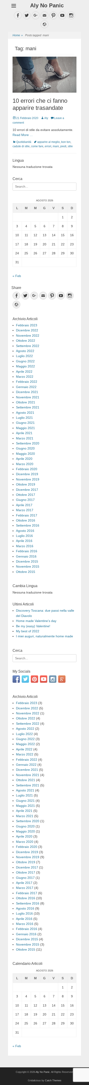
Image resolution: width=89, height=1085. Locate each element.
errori (48, 146)
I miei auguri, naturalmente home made (44, 636)
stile (70, 146)
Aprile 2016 (24, 541)
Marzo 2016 (24, 546)
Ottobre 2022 (25, 340)
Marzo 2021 (24, 438)
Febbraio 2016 (26, 551)
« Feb (17, 276)
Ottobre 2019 (25, 484)
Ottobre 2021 (25, 402)
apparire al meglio (48, 142)
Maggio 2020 (25, 453)
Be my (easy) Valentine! (33, 626)
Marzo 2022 (24, 376)
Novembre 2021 (27, 397)
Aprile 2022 (24, 371)
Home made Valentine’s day (36, 621)
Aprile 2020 (24, 459)
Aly (46, 118)
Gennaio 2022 (26, 387)
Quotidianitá (23, 142)
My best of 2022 (27, 631)
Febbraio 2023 (26, 325)
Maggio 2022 (25, 366)
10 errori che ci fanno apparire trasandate (40, 104)
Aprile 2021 (24, 433)
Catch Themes (53, 1080)
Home (18, 35)
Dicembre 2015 (27, 561)
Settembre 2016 (27, 525)
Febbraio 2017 (26, 515)
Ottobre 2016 (25, 520)
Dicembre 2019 (27, 474)
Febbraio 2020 (26, 469)
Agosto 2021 (25, 412)
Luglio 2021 (24, 417)
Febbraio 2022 (26, 381)
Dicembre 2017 (27, 489)
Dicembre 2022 (27, 330)
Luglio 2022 (24, 356)
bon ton (66, 142)
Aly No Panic (47, 5)
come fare (37, 146)
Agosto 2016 (25, 531)
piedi (63, 146)
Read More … (23, 135)
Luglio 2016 (24, 536)
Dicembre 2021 (27, 392)
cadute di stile (21, 146)
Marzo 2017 (24, 510)
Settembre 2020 (27, 443)
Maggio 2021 (25, 428)
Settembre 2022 (27, 346)
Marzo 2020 (24, 464)
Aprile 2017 (24, 505)
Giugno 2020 (25, 448)
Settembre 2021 (27, 407)
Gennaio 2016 (26, 556)
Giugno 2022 (25, 361)
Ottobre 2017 (25, 495)
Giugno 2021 (25, 423)
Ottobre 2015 (25, 572)
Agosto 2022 (25, 351)
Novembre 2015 (27, 566)
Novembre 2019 (27, 479)
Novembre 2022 (27, 335)
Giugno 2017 (25, 500)
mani (56, 146)
